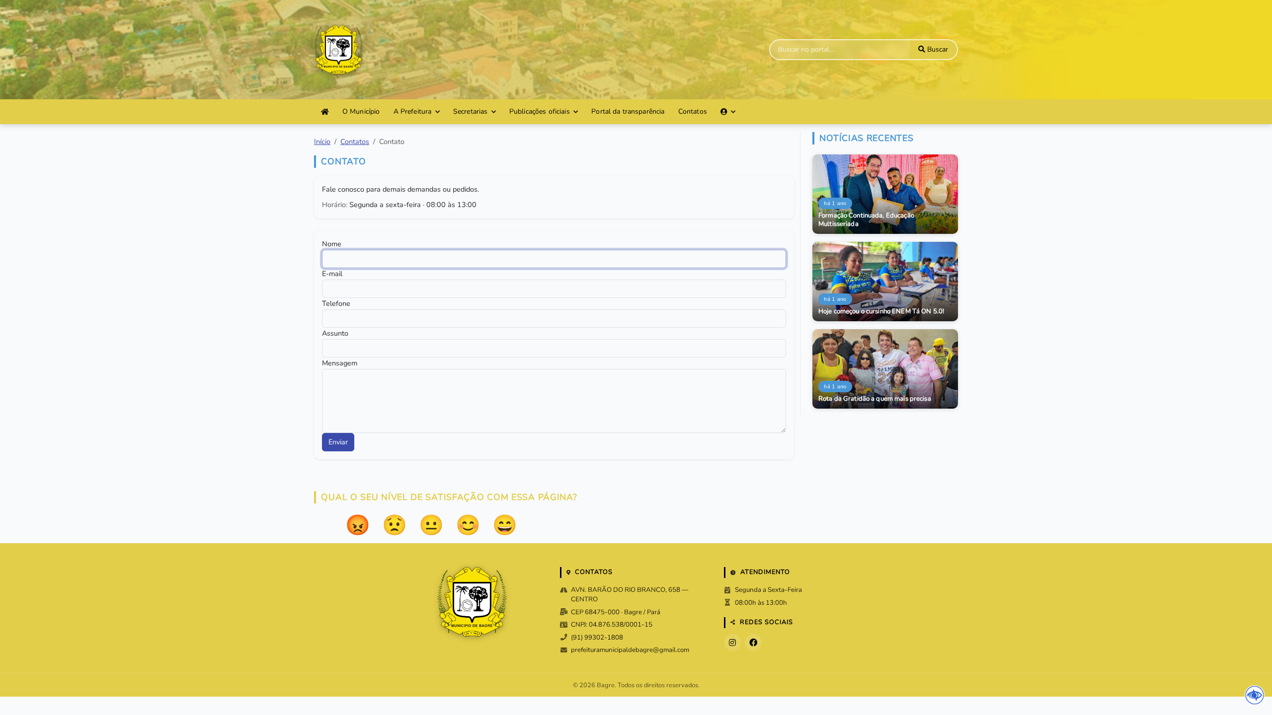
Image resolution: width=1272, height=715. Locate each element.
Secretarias (470, 111)
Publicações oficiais (539, 111)
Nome (331, 244)
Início (322, 141)
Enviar (338, 442)
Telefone (336, 303)
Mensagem (339, 363)
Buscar (936, 49)
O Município (361, 111)
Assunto (335, 333)
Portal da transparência (627, 111)
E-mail (332, 274)
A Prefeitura (413, 111)
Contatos (692, 111)
